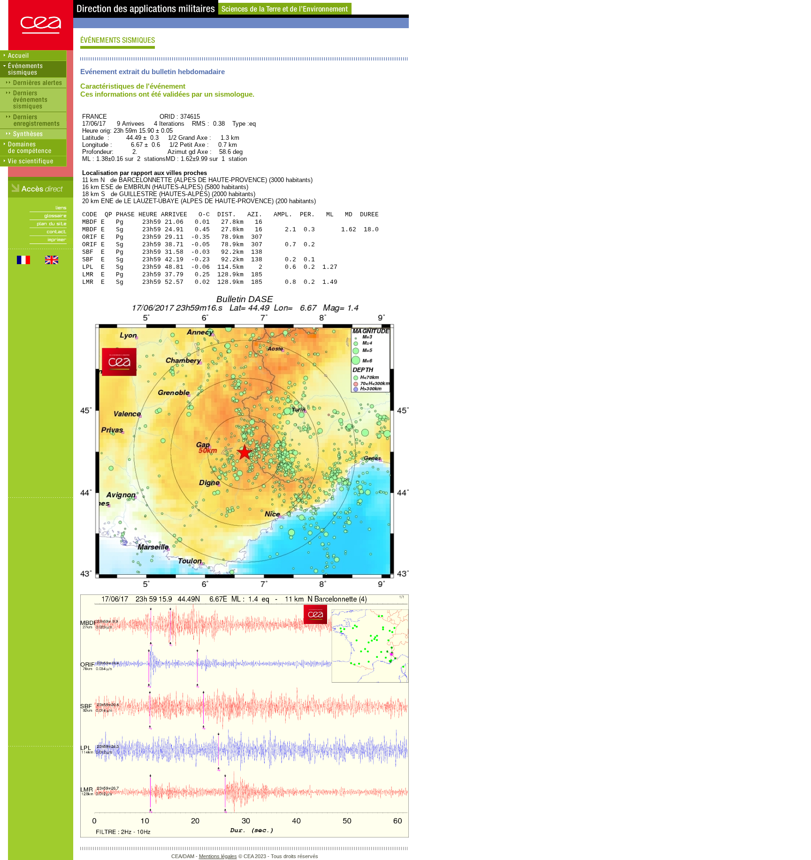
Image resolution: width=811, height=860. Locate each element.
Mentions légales (218, 856)
